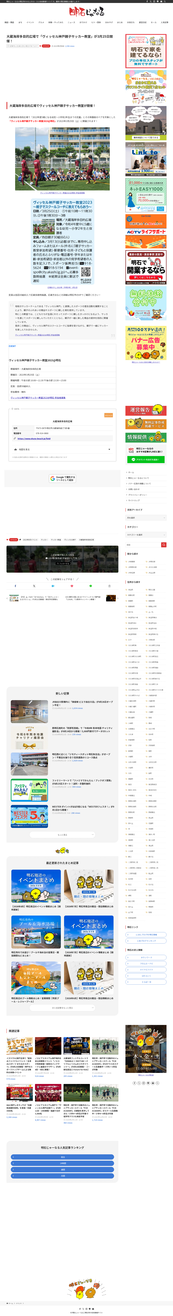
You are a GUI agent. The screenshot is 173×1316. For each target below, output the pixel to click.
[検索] (165, 1)
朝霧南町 (131, 606)
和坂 (150, 717)
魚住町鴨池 (153, 617)
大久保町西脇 (133, 667)
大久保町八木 (153, 684)
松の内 (151, 890)
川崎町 (130, 723)
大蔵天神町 (132, 701)
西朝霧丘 (152, 812)
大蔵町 (151, 712)
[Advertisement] (62, 71)
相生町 (130, 589)
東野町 (130, 840)
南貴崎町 (152, 901)
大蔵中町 (152, 701)
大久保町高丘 (153, 656)
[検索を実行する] (164, 544)
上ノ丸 (151, 612)
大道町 (130, 767)
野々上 (130, 823)
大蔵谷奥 (131, 712)
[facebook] (147, 1)
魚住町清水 (132, 623)
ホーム (131, 472)
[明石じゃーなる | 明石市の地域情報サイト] (86, 11)
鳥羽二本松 (132, 790)
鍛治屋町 (131, 717)
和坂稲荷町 (132, 918)
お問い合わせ (134, 489)
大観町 (130, 756)
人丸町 (130, 851)
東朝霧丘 (131, 834)
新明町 (130, 751)
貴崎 (150, 723)
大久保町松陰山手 (134, 678)
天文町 (151, 779)
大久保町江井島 (154, 645)
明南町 (151, 907)
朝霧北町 (131, 595)
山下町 (130, 912)
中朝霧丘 (131, 795)
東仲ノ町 (152, 834)
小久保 (130, 734)
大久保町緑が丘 (154, 678)
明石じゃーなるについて (138, 478)
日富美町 (152, 851)
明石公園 (152, 589)
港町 (150, 895)
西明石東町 (132, 801)
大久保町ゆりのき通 (156, 690)
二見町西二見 (153, 862)
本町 (150, 879)
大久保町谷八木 (134, 662)
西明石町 (131, 812)
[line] (157, 1)
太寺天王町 (153, 762)
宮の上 (130, 907)
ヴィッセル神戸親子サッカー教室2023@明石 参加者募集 (62, 193)
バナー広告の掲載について (139, 483)
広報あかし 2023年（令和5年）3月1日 (62, 287)
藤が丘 (151, 856)
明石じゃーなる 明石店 (146, 1075)
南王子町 (131, 901)
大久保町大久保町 (134, 656)
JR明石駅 (152, 561)
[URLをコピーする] (109, 586)
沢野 (130, 745)
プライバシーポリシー (137, 495)
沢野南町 (152, 745)
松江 (130, 884)
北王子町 (152, 729)
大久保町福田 (153, 667)
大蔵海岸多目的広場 (86, 539)
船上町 (151, 873)
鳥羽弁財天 (153, 790)
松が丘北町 (132, 890)
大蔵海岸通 (153, 695)
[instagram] (154, 1)
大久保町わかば (134, 695)
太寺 (150, 756)
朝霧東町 (152, 601)
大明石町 (152, 640)
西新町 (130, 818)
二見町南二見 (153, 868)
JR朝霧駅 (131, 561)
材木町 (151, 734)
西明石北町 (153, 806)
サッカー (44, 539)
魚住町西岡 (132, 634)
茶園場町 (131, 740)
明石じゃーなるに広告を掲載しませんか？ (146, 362)
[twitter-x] (150, 1)
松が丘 (151, 884)
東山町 (151, 845)
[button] (15, 586)
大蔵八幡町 (132, 706)
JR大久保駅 (153, 567)
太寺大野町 (132, 762)
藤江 (130, 856)
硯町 (150, 751)
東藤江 (130, 845)
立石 (130, 773)
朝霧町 (130, 601)
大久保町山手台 (134, 690)
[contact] (161, 1)
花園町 (151, 823)
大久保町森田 (133, 684)
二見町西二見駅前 (134, 868)
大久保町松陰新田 (155, 673)
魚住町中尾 (153, 628)
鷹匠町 (151, 767)
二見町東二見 (133, 862)
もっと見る (62, 834)
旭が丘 (130, 612)
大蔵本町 (152, 706)
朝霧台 (151, 595)
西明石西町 (153, 801)
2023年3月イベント (30, 539)
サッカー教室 (56, 539)
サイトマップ (134, 500)
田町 (150, 773)
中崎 (150, 795)
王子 (130, 640)
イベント (46, 46)
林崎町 (151, 829)
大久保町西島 (153, 662)
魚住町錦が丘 (153, 634)
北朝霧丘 (131, 729)
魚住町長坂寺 (133, 628)
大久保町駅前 (133, 651)
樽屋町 (130, 779)
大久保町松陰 (133, 673)
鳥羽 (130, 784)
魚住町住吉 (153, 623)
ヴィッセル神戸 (70, 539)
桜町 (150, 740)
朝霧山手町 (153, 606)
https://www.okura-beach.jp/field (34, 438)
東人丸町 (152, 840)
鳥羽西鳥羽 (153, 784)
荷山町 (151, 818)
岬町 (130, 895)
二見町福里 (132, 873)
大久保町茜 (132, 645)
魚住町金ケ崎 (133, 617)
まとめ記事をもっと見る (62, 1007)
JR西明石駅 (132, 567)
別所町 (130, 879)
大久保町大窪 (153, 651)
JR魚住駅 (131, 572)
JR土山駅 (152, 572)
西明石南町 (132, 806)
